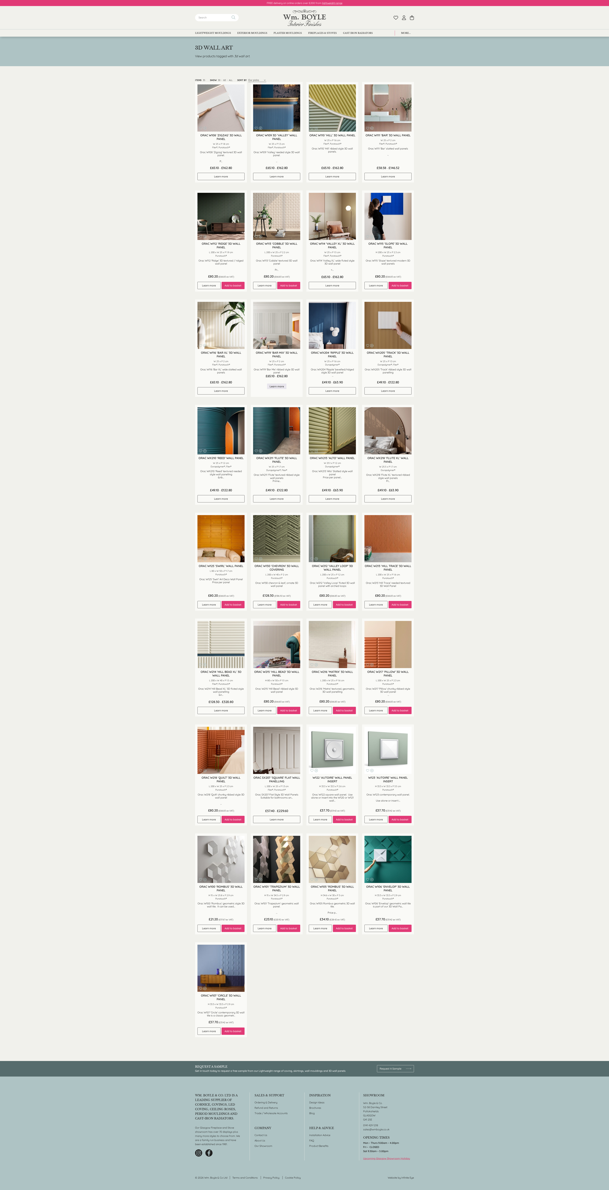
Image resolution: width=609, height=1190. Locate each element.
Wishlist (396, 18)
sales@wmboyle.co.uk (376, 1129)
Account (404, 17)
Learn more (221, 176)
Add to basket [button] (233, 285)
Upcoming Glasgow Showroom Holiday (386, 1158)
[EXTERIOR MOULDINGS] (252, 33)
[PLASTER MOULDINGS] (288, 33)
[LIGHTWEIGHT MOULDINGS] (213, 33)
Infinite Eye (407, 1177)
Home (304, 17)
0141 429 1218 (370, 1125)
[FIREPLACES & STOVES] (322, 33)
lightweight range (332, 3)
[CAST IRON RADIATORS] (358, 33)
